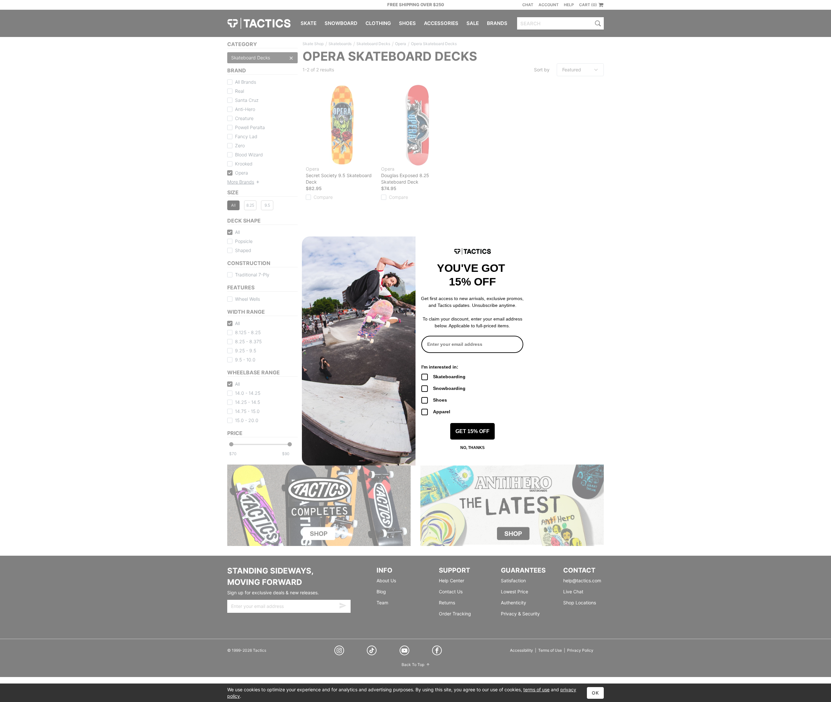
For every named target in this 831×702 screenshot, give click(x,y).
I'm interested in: (439, 366)
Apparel (441, 411)
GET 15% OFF (472, 431)
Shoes (440, 400)
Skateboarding (449, 376)
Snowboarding (449, 388)
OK (595, 693)
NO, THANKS (472, 447)
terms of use (536, 689)
